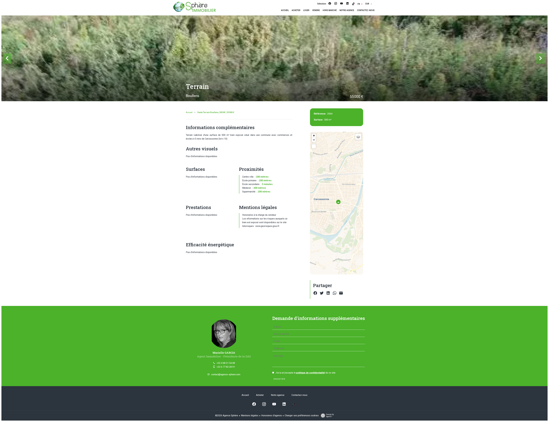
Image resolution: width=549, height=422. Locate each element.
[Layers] (358, 137)
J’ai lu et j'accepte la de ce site (305, 372)
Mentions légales (249, 415)
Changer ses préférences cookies (302, 415)
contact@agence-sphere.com (225, 374)
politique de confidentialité (310, 372)
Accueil (189, 112)
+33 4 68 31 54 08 (226, 363)
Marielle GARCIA (224, 352)
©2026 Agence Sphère (226, 415)
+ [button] (314, 135)
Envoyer (279, 379)
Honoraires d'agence (271, 415)
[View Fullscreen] (314, 146)
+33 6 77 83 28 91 (226, 367)
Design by (330, 415)
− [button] (314, 140)
